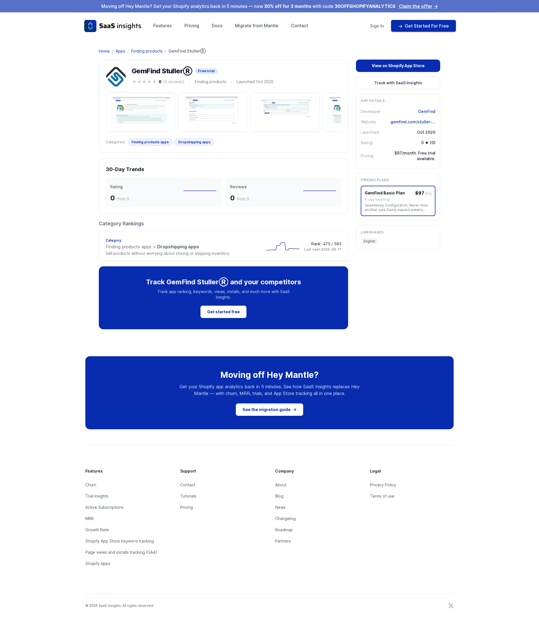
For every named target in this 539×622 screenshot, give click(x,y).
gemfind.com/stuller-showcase (412, 121)
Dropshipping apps (194, 142)
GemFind (426, 111)
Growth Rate (97, 529)
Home (104, 51)
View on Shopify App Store (398, 65)
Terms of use (382, 496)
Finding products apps (150, 142)
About (280, 484)
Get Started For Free (427, 26)
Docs (217, 25)
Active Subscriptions (104, 507)
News (280, 507)
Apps (120, 51)
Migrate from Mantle (256, 25)
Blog (279, 496)
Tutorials (188, 496)
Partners (283, 541)
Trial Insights (96, 496)
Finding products (147, 51)
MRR (89, 518)
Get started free (223, 311)
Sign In (377, 26)
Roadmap (284, 529)
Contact (299, 25)
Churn (90, 484)
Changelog (285, 518)
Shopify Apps (97, 563)
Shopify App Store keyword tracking (119, 541)
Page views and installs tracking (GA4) (121, 552)
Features (162, 25)
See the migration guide (269, 409)
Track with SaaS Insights (398, 82)
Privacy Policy (383, 484)
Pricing (191, 25)
